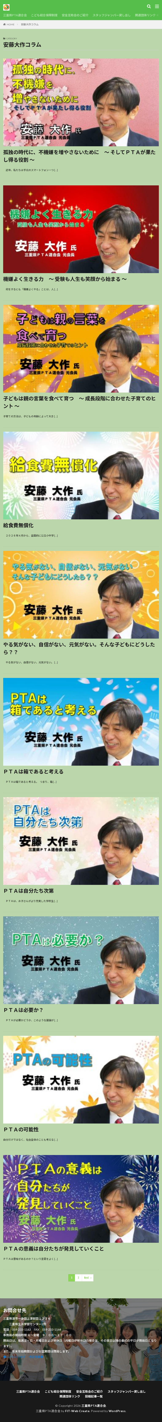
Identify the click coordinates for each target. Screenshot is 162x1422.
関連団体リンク (145, 15)
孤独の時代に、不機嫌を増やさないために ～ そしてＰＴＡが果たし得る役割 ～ (79, 156)
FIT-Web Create (77, 1411)
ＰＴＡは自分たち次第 (28, 891)
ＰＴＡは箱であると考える (33, 771)
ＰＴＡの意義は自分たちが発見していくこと (53, 1248)
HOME (11, 24)
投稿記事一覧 (94, 1396)
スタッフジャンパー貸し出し (112, 15)
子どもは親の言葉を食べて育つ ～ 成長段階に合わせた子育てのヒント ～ (79, 402)
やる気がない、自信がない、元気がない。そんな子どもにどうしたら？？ (79, 648)
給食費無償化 (18, 525)
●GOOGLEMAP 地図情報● (23, 1357)
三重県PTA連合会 (15, 15)
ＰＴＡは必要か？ (23, 1010)
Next (86, 1277)
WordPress (117, 1411)
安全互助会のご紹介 (75, 15)
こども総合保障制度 (44, 15)
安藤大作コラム (30, 24)
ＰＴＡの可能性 (21, 1129)
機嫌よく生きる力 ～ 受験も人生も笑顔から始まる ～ (65, 279)
